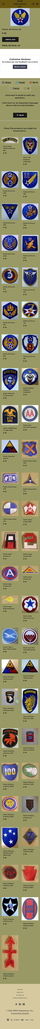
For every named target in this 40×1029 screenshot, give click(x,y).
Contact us (20, 995)
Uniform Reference (20, 998)
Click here (10, 95)
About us (20, 992)
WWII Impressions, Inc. (20, 4)
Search (20, 989)
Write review (20, 67)
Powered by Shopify (20, 1013)
